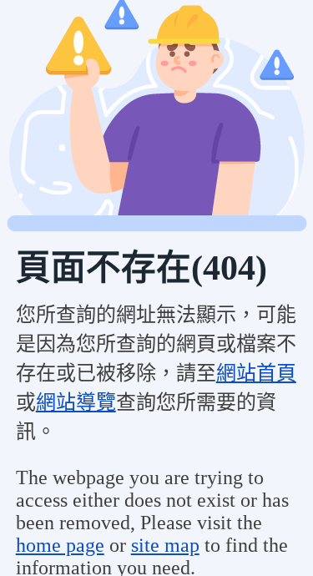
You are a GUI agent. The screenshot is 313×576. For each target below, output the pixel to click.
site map (165, 545)
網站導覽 (76, 402)
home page (60, 545)
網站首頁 (256, 373)
